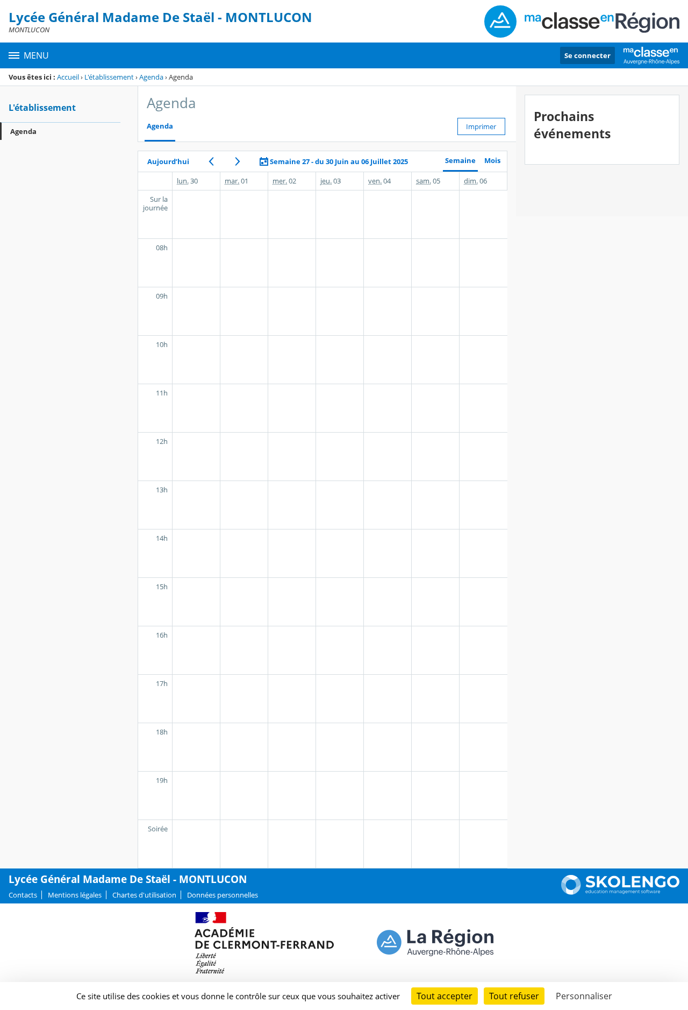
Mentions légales (75, 895)
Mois (492, 160)
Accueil (68, 77)
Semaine (460, 160)
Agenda (151, 77)
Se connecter (587, 55)
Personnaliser (584, 996)
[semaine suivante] (237, 161)
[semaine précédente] (211, 161)
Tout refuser (514, 996)
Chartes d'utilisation (144, 895)
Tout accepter (444, 996)
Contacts (23, 895)
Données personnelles (222, 895)
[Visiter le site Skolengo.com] (620, 892)
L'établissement (109, 77)
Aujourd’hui (168, 161)
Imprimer (481, 126)
